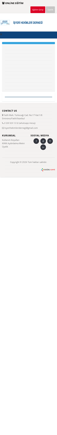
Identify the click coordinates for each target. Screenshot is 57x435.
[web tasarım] (48, 169)
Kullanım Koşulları (10, 140)
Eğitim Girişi (37, 9)
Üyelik (50, 9)
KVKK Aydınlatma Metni (13, 143)
